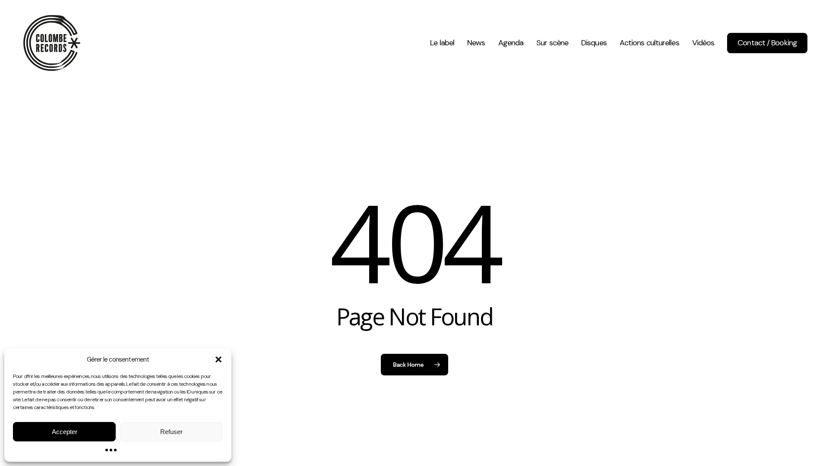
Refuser (171, 431)
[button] (218, 359)
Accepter (64, 431)
